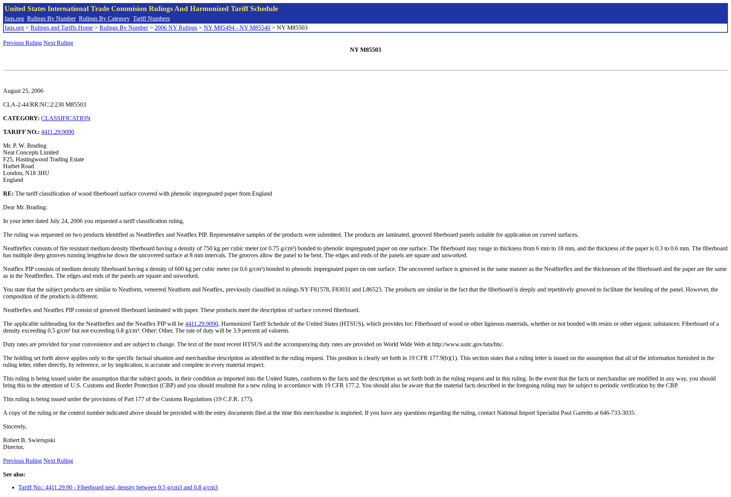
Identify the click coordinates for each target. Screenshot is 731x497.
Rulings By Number (51, 18)
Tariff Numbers (151, 18)
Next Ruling (58, 43)
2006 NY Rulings (176, 27)
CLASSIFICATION (66, 118)
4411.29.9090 (57, 132)
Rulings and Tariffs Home (61, 27)
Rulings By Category (104, 18)
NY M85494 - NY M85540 (237, 27)
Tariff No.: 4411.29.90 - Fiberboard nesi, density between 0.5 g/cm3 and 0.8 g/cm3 (118, 487)
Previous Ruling (22, 43)
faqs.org (14, 18)
